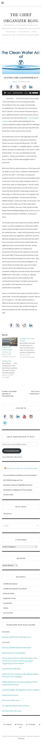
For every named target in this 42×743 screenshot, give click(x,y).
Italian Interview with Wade (11, 669)
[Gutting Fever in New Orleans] (29, 347)
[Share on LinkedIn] (31, 87)
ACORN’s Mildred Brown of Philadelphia (9, 394)
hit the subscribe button (11, 451)
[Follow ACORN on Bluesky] (5, 423)
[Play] (5, 93)
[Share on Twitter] (18, 87)
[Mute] (30, 93)
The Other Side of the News (11, 711)
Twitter (5, 608)
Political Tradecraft (34, 393)
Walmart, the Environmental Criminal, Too (7, 349)
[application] (21, 93)
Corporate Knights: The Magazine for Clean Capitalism (20, 690)
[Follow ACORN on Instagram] (31, 416)
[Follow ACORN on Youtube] (24, 416)
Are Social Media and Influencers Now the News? (20, 475)
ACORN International (10, 584)
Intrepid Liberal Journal (10, 695)
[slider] (35, 93)
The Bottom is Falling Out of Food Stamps (17, 490)
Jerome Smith (8, 495)
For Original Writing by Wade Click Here (15, 706)
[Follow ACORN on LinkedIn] (18, 416)
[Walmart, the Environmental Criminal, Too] (10, 341)
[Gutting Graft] (11, 369)
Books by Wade (8, 593)
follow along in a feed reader (22, 468)
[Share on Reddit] (24, 87)
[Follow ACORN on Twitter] (11, 416)
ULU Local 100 (8, 613)
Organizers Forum (9, 598)
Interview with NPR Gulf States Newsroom (16, 637)
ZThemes (21, 738)
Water (15, 81)
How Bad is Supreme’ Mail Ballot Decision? (17, 485)
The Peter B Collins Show (10, 700)
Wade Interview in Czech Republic (14, 653)
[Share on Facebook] (11, 87)
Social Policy (7, 603)
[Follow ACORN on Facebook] (5, 416)
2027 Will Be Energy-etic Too (13, 480)
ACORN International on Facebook (15, 589)
